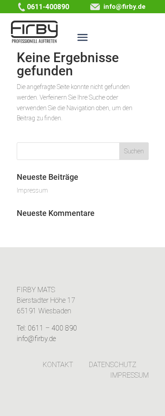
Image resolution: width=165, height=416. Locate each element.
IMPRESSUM (129, 375)
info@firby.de (123, 7)
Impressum (32, 190)
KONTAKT (58, 364)
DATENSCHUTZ (112, 364)
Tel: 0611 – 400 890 (47, 328)
